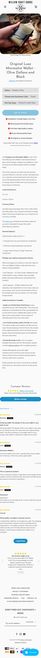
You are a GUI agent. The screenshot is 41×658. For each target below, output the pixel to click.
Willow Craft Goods (26, 640)
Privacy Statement (20, 591)
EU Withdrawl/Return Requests (20, 601)
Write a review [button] (20, 399)
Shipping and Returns (20, 595)
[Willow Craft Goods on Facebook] (17, 634)
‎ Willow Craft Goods (26, 391)
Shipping (12, 81)
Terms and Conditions (20, 588)
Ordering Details (11, 598)
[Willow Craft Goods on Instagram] (20, 634)
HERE (36, 143)
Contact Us (32, 598)
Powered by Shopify (20, 642)
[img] (5, 415)
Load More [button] (20, 541)
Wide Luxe (9, 221)
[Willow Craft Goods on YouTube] (24, 634)
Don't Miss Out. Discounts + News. (20, 611)
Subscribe (29, 622)
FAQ (22, 598)
